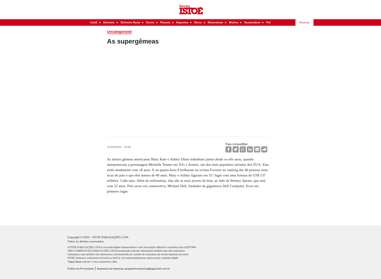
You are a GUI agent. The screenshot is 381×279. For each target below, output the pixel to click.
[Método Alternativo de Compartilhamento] (264, 149)
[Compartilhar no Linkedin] (250, 149)
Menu (198, 22)
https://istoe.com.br (79, 261)
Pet (268, 22)
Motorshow (215, 22)
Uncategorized (119, 32)
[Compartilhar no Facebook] (228, 149)
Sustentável (252, 22)
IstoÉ (93, 22)
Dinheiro (109, 22)
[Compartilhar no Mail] (257, 149)
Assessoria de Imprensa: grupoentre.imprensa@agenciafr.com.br (133, 268)
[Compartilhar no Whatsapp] (243, 149)
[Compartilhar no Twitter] (236, 149)
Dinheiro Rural (130, 22)
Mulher (233, 22)
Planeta (165, 22)
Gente (150, 22)
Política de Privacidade (80, 268)
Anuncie (304, 22)
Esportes (182, 22)
